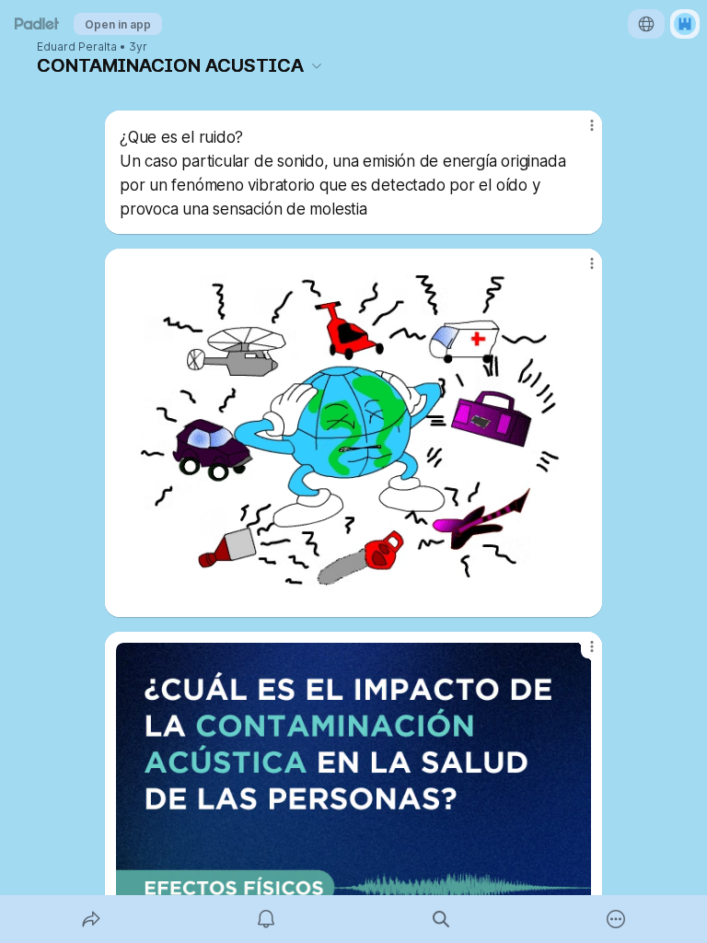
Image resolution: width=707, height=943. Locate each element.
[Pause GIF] (576, 591)
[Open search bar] (441, 919)
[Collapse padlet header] (316, 65)
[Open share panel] (91, 919)
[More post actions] (580, 132)
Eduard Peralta (77, 47)
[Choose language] (646, 24)
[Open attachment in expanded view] (353, 433)
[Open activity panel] (266, 919)
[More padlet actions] (615, 919)
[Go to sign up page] (685, 24)
